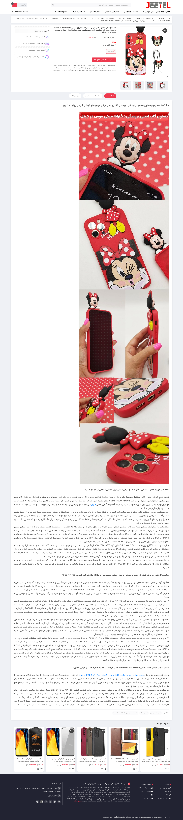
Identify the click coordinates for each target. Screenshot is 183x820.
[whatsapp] (54, 801)
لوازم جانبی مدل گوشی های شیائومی (102, 18)
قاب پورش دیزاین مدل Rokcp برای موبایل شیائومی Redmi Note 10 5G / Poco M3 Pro (156, 760)
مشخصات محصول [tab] (92, 95)
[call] (37, 801)
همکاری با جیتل (163, 798)
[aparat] (41, 802)
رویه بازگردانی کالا (145, 788)
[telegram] (59, 801)
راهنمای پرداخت (146, 791)
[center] (53, 5)
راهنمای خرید (146, 784)
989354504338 (22, 11)
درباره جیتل (94, 11)
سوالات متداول (60, 11)
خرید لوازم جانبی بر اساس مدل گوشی (130, 18)
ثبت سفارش (147, 798)
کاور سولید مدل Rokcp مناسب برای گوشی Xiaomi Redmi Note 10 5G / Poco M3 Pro (92, 760)
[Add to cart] (73, 769)
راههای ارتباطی (164, 788)
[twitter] (46, 801)
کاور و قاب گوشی (155, 713)
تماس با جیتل (77, 11)
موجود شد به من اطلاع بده (103, 59)
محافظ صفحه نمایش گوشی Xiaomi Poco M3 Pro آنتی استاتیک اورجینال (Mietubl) (30, 760)
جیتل (93, 504)
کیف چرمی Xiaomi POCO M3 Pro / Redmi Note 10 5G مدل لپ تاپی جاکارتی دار (124, 760)
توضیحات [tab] (110, 95)
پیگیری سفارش (111, 11)
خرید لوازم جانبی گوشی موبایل (156, 11)
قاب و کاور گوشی (130, 11)
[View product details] (168, 769)
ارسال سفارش (146, 795)
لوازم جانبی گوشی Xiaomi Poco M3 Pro (74, 18)
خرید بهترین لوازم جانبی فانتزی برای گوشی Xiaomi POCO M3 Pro (111, 675)
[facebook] (50, 801)
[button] (167, 749)
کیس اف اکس (108, 37)
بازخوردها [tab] (75, 95)
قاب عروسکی (144, 713)
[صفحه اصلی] (170, 18)
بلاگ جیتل (165, 795)
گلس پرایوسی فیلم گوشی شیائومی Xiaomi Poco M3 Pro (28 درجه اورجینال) (61, 760)
